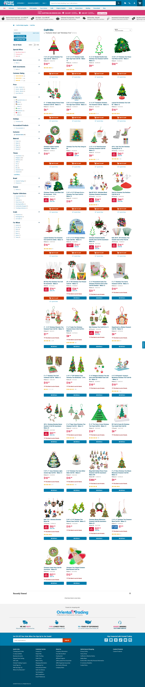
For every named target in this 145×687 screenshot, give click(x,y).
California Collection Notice (87, 656)
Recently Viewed (20, 593)
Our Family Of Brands (61, 665)
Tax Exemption (39, 672)
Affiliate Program (60, 658)
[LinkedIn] (111, 640)
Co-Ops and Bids (17, 653)
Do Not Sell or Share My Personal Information (92, 660)
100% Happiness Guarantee (63, 663)
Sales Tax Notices (40, 670)
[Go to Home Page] (13, 25)
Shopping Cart (39, 665)
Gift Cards (15, 660)
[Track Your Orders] (125, 3)
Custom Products (117, 651)
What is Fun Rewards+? (19, 670)
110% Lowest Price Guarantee (63, 660)
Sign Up (67, 640)
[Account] (134, 3)
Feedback (143, 345)
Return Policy (39, 660)
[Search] (118, 3)
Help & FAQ (38, 653)
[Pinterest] (116, 640)
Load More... (17, 174)
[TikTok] (120, 640)
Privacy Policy (84, 651)
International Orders (41, 667)
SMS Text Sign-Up (17, 667)
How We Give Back (61, 653)
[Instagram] (130, 640)
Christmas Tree (20, 39)
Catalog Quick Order (18, 651)
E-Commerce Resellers (86, 663)
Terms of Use (83, 653)
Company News (60, 667)
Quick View (54, 77)
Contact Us (38, 651)
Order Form (39, 658)
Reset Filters (36, 33)
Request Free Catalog (18, 658)
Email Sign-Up (17, 665)
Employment (59, 656)
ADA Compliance (40, 674)
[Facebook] (106, 640)
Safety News (83, 658)
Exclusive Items (20, 36)
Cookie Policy (84, 665)
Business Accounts (18, 656)
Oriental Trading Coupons (20, 663)
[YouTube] (125, 640)
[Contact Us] (129, 3)
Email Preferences (40, 676)
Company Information (61, 651)
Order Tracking (39, 656)
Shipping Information (41, 663)
